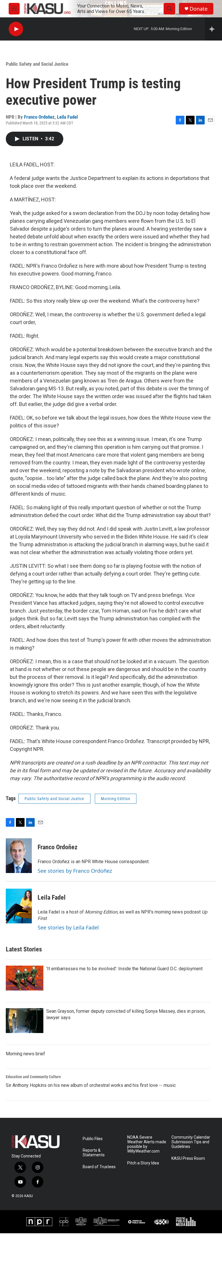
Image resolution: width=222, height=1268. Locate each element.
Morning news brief (25, 1053)
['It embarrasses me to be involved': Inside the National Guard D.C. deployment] (24, 978)
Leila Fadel (67, 117)
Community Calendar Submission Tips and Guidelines (190, 1142)
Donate (199, 9)
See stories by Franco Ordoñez (75, 870)
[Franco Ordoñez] (19, 855)
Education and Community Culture (33, 1076)
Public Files (93, 1139)
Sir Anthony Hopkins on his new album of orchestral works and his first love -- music (91, 1085)
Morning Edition (115, 798)
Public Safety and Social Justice (37, 64)
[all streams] (213, 29)
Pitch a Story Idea (143, 1163)
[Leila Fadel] (19, 906)
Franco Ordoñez (39, 117)
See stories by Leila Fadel (68, 927)
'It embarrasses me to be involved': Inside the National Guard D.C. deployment (124, 968)
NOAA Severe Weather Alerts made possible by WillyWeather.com (146, 1144)
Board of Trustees (99, 1167)
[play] (16, 29)
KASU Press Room (188, 1158)
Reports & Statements (94, 1152)
